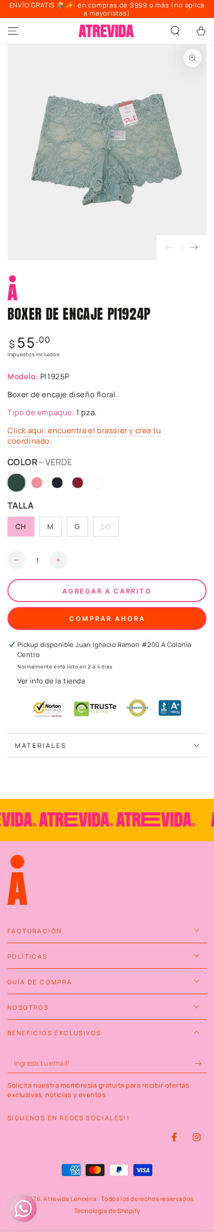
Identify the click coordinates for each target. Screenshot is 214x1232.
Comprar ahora (107, 618)
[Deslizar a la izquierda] (169, 247)
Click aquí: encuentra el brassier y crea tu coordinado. (84, 435)
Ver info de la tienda (51, 680)
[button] (175, 30)
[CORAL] (37, 483)
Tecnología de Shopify (107, 1211)
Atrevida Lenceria (70, 1199)
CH (20, 526)
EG (106, 526)
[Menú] (13, 30)
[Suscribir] (201, 1063)
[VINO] (78, 483)
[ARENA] (98, 483)
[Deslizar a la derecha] (194, 247)
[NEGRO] (57, 483)
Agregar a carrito (106, 591)
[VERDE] (16, 483)
